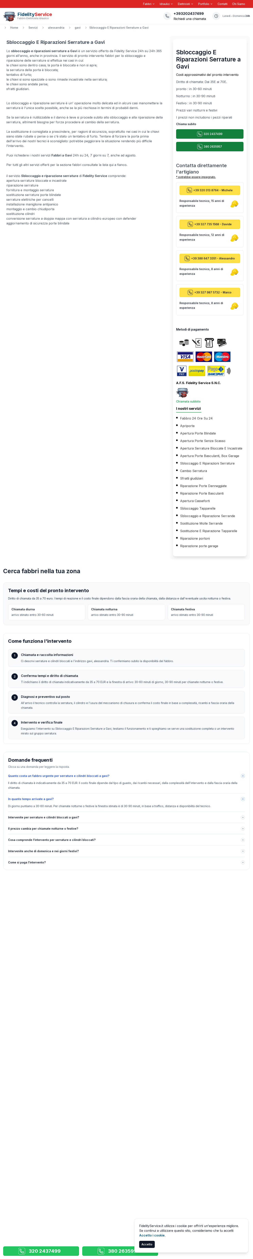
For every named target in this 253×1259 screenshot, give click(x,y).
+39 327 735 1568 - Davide (213, 224)
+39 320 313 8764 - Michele (213, 190)
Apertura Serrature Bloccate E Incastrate (211, 448)
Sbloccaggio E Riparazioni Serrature (207, 463)
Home (14, 27)
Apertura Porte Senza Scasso (202, 441)
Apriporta (187, 426)
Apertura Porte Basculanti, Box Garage (209, 456)
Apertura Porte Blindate (198, 433)
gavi (78, 27)
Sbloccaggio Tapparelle (197, 508)
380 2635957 (213, 146)
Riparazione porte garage (199, 546)
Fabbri (147, 4)
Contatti (223, 4)
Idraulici (165, 4)
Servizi (33, 27)
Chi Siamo (238, 4)
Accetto (147, 1244)
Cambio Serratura (193, 471)
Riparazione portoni (195, 538)
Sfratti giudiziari (191, 478)
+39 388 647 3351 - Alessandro (213, 258)
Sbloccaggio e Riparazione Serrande (207, 516)
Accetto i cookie (152, 1235)
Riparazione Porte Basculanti (202, 493)
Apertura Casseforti (195, 501)
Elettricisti (184, 4)
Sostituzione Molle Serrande (201, 523)
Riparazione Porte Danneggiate (203, 486)
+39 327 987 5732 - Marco (212, 292)
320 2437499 (213, 134)
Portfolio (203, 4)
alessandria (56, 27)
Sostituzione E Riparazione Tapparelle (208, 531)
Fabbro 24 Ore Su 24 (196, 418)
